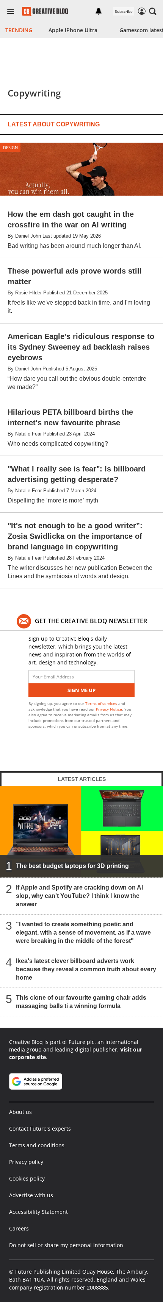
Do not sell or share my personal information (66, 1245)
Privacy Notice (109, 709)
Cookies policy (27, 1178)
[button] (153, 11)
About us (20, 1111)
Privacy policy (26, 1161)
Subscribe (124, 11)
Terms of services (101, 703)
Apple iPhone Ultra (73, 30)
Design (10, 147)
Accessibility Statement (38, 1211)
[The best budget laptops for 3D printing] (81, 831)
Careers (19, 1228)
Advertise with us (31, 1195)
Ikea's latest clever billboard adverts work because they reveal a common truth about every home (86, 969)
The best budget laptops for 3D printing (72, 866)
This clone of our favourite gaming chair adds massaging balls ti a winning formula (81, 1001)
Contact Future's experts (40, 1128)
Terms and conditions (36, 1145)
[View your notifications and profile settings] (98, 11)
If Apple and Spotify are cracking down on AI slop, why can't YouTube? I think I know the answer (79, 895)
